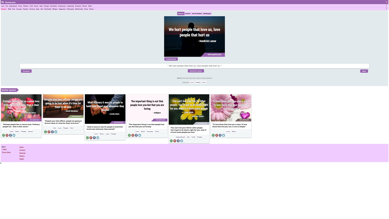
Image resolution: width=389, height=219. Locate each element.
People (198, 82)
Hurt (204, 82)
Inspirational (13, 6)
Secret (30, 131)
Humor (36, 6)
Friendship (53, 6)
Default (181, 13)
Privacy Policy (6, 152)
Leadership (70, 6)
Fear (13, 9)
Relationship (79, 9)
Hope (37, 9)
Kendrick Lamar (196, 71)
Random (3, 9)
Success (32, 9)
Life (6, 6)
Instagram (22, 153)
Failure (91, 9)
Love (2, 6)
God (42, 9)
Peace (86, 9)
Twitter (21, 147)
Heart (41, 6)
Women (84, 6)
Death (90, 6)
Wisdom (25, 6)
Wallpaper (207, 13)
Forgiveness (62, 6)
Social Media (197, 13)
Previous (26, 71)
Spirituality (47, 9)
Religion (55, 9)
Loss (107, 134)
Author (188, 13)
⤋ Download (171, 59)
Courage (19, 9)
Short (17, 131)
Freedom (25, 9)
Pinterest (22, 156)
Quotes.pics (10, 2)
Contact (4, 149)
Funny (20, 6)
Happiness (62, 9)
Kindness (78, 6)
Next (364, 71)
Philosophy (70, 9)
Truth (31, 6)
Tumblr (21, 159)
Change (46, 6)
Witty (9, 9)
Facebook (22, 150)
